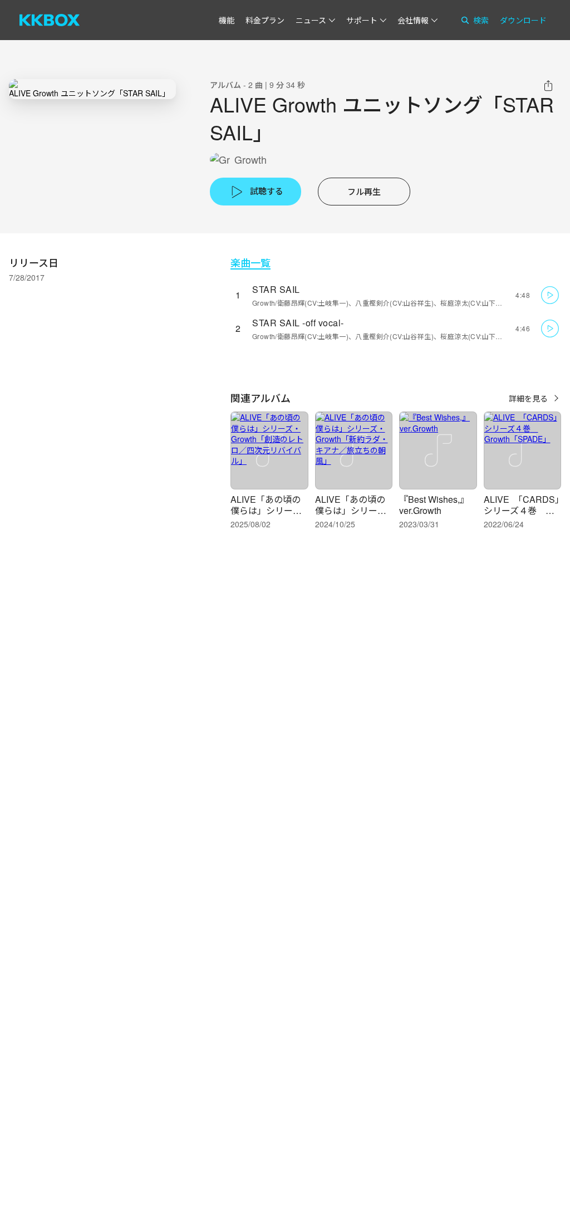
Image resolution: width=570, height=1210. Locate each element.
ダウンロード (523, 20)
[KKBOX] (49, 20)
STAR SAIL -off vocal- (298, 322)
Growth (250, 159)
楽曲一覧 (250, 263)
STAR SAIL (276, 289)
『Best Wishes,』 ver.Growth (434, 505)
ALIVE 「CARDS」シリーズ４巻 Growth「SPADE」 (522, 510)
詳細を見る (528, 398)
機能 (226, 20)
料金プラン (264, 20)
